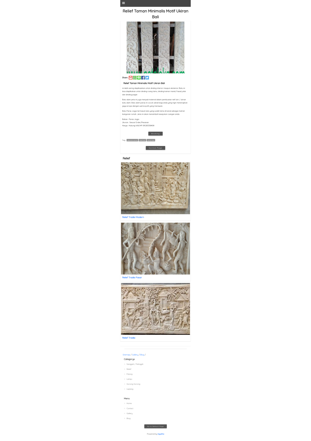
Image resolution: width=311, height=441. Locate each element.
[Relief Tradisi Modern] (155, 188)
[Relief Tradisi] (155, 309)
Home (129, 403)
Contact (130, 408)
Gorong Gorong (133, 384)
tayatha (161, 434)
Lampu (129, 379)
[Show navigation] (155, 3)
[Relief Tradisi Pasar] (155, 249)
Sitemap (126, 355)
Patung (129, 374)
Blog (142, 355)
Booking (155, 134)
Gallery (135, 355)
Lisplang (130, 389)
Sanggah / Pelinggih (135, 364)
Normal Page (155, 148)
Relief (129, 369)
